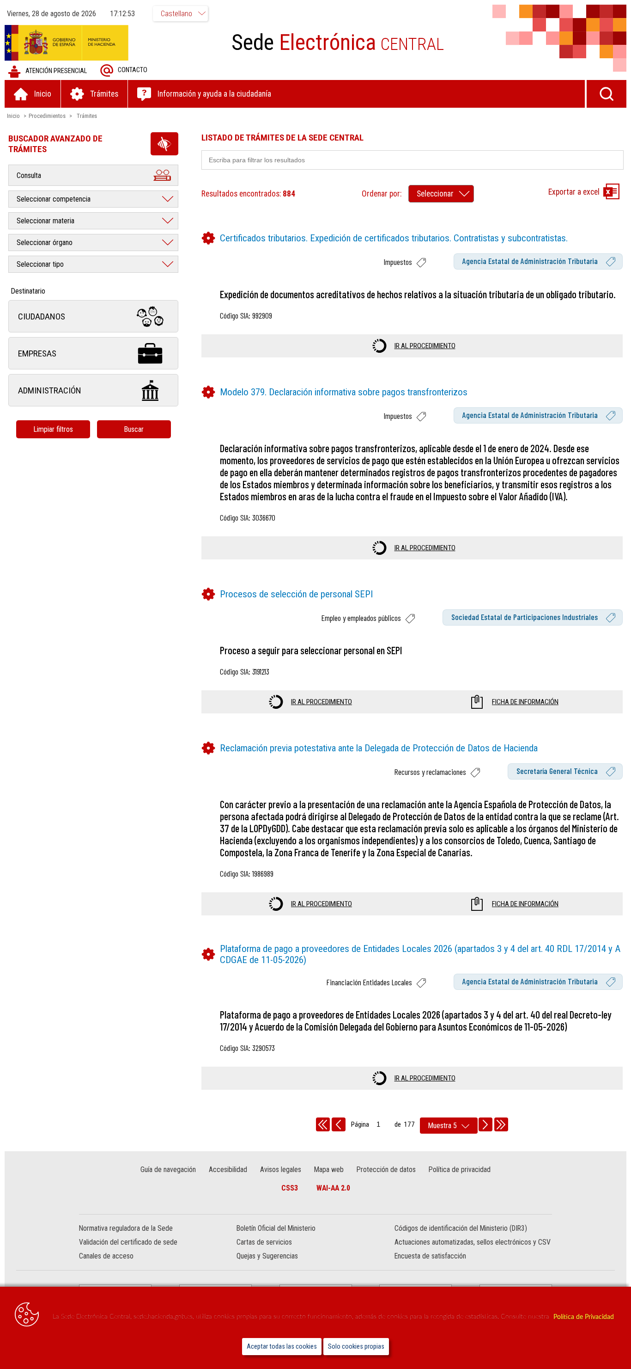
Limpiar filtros (53, 429)
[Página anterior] (339, 1124)
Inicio (13, 115)
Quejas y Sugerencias (267, 1256)
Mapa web (329, 1169)
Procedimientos (47, 115)
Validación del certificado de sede (128, 1242)
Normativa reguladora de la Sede (126, 1228)
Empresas (37, 353)
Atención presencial (56, 71)
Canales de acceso (106, 1256)
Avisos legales (280, 1169)
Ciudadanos (41, 316)
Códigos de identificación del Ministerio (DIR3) (460, 1228)
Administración (49, 390)
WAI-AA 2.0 (333, 1188)
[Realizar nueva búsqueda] (606, 94)
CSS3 (289, 1188)
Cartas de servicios (264, 1242)
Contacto (132, 70)
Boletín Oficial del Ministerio (276, 1228)
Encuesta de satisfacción (430, 1256)
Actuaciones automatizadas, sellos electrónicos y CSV (472, 1242)
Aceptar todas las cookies (282, 1347)
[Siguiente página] (485, 1124)
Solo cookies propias (356, 1347)
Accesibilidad (228, 1169)
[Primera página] (323, 1124)
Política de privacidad (460, 1169)
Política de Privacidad (583, 1317)
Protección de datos (386, 1169)
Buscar (134, 429)
